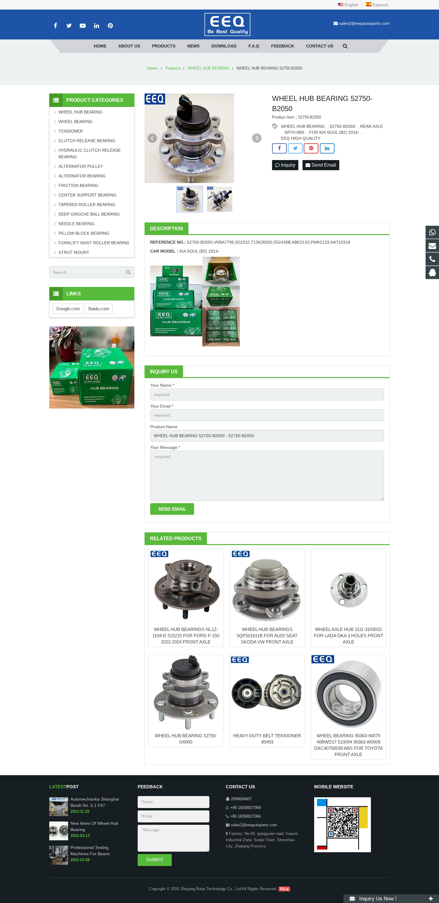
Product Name (163, 426)
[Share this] (279, 148)
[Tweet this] (295, 148)
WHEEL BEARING (76, 121)
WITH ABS (294, 132)
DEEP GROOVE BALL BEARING (89, 214)
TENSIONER (71, 131)
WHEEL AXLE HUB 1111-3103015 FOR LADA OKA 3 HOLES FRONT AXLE (348, 635)
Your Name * (162, 385)
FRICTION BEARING (78, 185)
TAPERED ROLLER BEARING (87, 204)
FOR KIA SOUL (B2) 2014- (334, 132)
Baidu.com (98, 308)
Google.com (68, 308)
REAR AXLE (371, 126)
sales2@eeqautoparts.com (364, 23)
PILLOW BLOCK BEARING (84, 233)
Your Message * (165, 447)
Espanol (380, 4)
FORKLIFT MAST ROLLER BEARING (94, 242)
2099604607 (241, 799)
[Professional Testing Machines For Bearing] (58, 863)
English (350, 4)
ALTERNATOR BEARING (82, 175)
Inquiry (287, 165)
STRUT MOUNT (74, 252)
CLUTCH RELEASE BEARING (87, 140)
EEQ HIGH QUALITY (300, 138)
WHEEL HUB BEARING (303, 126)
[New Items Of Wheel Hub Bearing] (58, 839)
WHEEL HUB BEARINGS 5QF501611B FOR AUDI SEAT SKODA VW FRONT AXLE (267, 635)
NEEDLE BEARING (77, 223)
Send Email (323, 165)
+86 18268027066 (245, 808)
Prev (152, 138)
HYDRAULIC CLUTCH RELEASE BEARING (90, 153)
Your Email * (161, 406)
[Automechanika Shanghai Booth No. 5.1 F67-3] (58, 815)
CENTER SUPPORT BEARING (87, 195)
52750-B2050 (342, 126)
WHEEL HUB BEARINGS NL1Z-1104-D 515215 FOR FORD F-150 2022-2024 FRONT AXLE (185, 635)
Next (257, 138)
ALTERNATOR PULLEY (81, 166)
